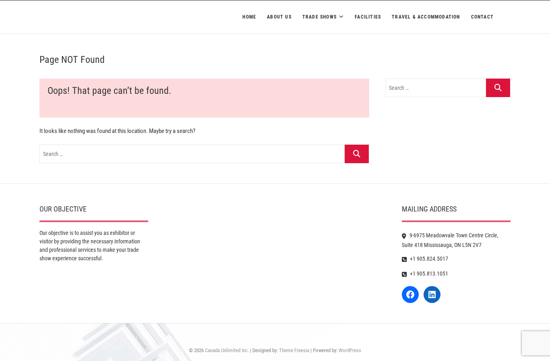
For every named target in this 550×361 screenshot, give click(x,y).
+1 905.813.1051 (428, 273)
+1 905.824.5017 (428, 258)
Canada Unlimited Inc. (227, 350)
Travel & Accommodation (426, 17)
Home (249, 17)
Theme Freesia (294, 350)
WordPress (350, 350)
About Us (279, 17)
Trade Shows (319, 17)
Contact (482, 17)
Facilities (368, 17)
